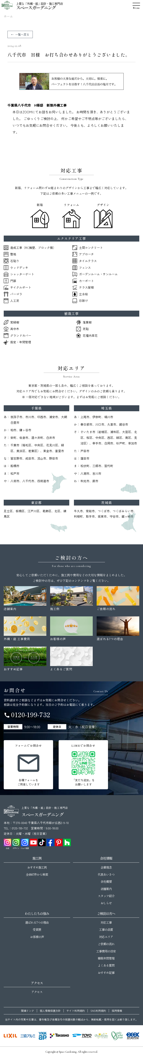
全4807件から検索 (37, 874)
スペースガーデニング (36, 7)
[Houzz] (67, 842)
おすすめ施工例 (37, 867)
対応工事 (106, 922)
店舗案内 (106, 889)
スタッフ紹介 (106, 896)
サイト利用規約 (75, 1010)
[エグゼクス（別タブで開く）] (132, 1035)
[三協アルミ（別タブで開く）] (27, 1035)
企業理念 (106, 867)
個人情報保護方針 (50, 1010)
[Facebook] (50, 842)
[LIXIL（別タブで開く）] (10, 1035)
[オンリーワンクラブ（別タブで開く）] (117, 1035)
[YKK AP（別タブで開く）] (43, 1035)
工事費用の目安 (106, 951)
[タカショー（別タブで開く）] (59, 1035)
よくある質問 (106, 965)
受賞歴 (37, 929)
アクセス (36, 992)
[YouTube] (33, 842)
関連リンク (27, 1010)
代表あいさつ (106, 874)
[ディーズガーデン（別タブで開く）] (101, 1035)
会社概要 (106, 881)
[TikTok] (42, 842)
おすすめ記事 (106, 972)
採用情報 (117, 1010)
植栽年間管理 (106, 958)
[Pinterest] (58, 842)
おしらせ (106, 903)
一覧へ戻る (22, 34)
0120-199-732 (27, 714)
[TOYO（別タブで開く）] (81, 1035)
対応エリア (106, 936)
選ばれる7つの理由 (37, 922)
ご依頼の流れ (106, 944)
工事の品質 (106, 929)
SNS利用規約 (98, 1010)
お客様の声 (37, 936)
